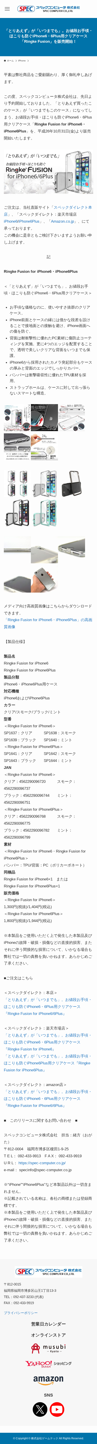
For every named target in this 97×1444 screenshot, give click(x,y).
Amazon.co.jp (62, 221)
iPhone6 (10, 221)
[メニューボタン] (7, 9)
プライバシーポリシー (21, 1313)
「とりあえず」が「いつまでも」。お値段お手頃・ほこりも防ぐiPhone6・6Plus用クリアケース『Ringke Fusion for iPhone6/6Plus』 (48, 1006)
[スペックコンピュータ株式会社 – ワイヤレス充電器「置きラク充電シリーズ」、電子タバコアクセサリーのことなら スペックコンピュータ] (48, 9)
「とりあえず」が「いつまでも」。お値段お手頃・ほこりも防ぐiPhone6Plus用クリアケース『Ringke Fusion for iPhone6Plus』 (48, 1063)
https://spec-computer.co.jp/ (42, 1163)
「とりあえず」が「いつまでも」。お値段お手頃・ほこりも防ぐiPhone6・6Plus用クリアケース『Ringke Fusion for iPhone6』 (48, 1042)
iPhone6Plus (28, 221)
